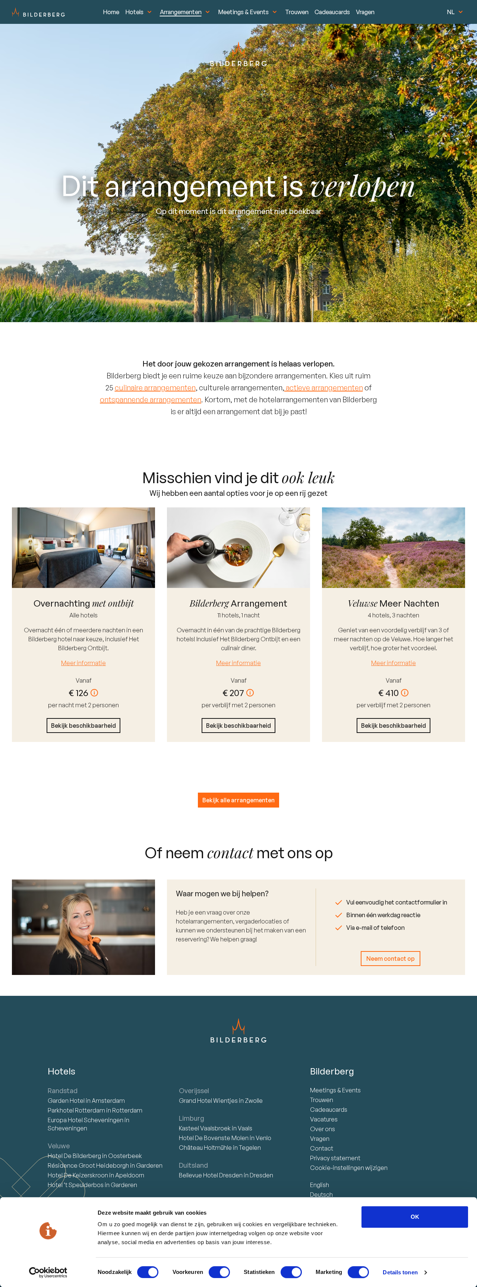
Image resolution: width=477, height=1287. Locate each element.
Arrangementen (181, 12)
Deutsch (321, 1194)
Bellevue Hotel (211, 1175)
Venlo (263, 1138)
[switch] (219, 1272)
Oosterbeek (125, 1155)
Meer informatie (83, 663)
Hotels (134, 12)
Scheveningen (67, 1128)
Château (205, 1147)
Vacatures (324, 1119)
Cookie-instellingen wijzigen (349, 1167)
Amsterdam (108, 1100)
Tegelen (250, 1147)
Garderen (149, 1165)
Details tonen (400, 1272)
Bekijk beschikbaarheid (83, 725)
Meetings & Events (243, 12)
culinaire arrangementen (155, 387)
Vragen (365, 12)
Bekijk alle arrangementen (238, 800)
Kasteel (205, 1128)
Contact (321, 1148)
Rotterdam (77, 1110)
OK (415, 1217)
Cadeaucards (332, 12)
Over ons (322, 1129)
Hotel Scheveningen (86, 1120)
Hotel (67, 1100)
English (319, 1185)
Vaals (245, 1128)
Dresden (261, 1175)
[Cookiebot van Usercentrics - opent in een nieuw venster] (48, 1272)
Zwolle (254, 1100)
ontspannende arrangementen (150, 399)
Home (111, 12)
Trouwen (297, 12)
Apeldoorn (129, 1175)
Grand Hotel (208, 1100)
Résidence (88, 1165)
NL (451, 12)
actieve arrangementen (323, 387)
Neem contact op (390, 958)
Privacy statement (335, 1158)
